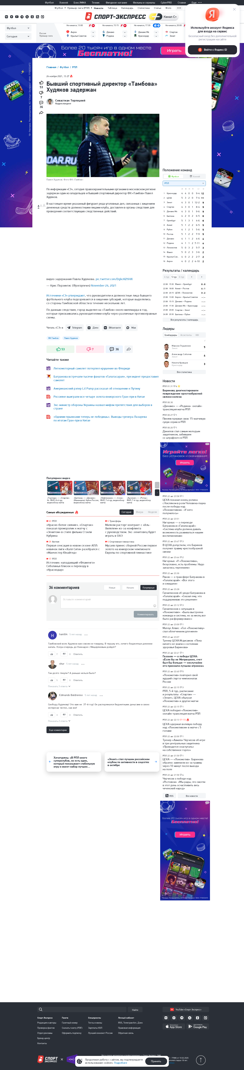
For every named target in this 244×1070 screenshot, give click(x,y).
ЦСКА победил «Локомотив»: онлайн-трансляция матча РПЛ (181, 712)
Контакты (42, 1043)
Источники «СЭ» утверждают (65, 295)
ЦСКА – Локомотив (183, 293)
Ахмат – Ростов (182, 288)
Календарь (127, 7)
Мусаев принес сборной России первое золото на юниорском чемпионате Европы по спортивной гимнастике (131, 549)
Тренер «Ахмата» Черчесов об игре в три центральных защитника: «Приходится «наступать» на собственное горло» (184, 745)
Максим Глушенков (181, 345)
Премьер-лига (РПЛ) (78, 7)
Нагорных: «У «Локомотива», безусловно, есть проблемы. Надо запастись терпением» (183, 564)
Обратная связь (125, 1033)
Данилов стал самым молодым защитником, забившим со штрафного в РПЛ (181, 434)
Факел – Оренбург (183, 284)
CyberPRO (166, 2)
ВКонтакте (115, 327)
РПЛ (74, 67)
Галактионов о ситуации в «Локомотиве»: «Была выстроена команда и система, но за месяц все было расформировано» (184, 613)
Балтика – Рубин (182, 314)
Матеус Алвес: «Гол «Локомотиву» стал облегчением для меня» (183, 629)
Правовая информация (129, 1027)
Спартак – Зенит (182, 310)
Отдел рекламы (44, 1033)
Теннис (96, 2)
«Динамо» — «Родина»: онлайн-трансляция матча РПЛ (183, 407)
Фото (168, 7)
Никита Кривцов (180, 362)
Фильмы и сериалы (144, 2)
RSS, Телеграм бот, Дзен (130, 1022)
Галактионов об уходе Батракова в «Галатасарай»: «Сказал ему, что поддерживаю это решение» (184, 596)
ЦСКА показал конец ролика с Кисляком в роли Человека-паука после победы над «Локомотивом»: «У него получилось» (184, 506)
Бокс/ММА (80, 2)
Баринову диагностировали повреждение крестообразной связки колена (182, 393)
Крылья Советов (173, 257)
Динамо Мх (172, 211)
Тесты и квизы (95, 1022)
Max (133, 327)
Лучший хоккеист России (100, 1033)
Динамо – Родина (183, 301)
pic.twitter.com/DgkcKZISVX (114, 279)
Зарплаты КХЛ (95, 1027)
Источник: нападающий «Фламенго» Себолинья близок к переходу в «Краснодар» (70, 566)
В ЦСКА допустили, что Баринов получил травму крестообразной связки (183, 548)
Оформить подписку (71, 1033)
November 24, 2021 (103, 285)
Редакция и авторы (46, 1022)
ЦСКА (169, 198)
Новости (98, 8)
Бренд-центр (43, 1038)
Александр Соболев (182, 354)
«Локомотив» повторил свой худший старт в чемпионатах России (180, 678)
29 (50, 541)
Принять (156, 1061)
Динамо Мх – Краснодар (186, 305)
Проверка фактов (46, 1027)
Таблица (112, 7)
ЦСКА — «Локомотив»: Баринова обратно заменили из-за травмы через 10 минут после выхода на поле (183, 764)
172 (184, 720)
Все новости (192, 796)
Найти (135, 1010)
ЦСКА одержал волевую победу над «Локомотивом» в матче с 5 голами (182, 727)
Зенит (169, 202)
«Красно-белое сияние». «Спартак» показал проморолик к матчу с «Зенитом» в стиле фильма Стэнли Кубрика (69, 530)
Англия (55, 541)
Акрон (170, 261)
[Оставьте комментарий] (109, 599)
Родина (170, 243)
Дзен (95, 327)
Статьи (157, 7)
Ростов (170, 234)
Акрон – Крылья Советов (186, 297)
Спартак (170, 207)
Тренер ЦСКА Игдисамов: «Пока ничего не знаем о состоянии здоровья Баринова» (182, 644)
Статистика (144, 7)
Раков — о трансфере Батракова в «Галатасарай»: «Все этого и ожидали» (183, 580)
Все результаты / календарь (184, 319)
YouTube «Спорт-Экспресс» (188, 1009)
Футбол (49, 2)
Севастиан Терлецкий (70, 100)
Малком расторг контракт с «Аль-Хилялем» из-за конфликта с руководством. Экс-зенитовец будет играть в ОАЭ (130, 530)
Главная (51, 67)
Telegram (77, 327)
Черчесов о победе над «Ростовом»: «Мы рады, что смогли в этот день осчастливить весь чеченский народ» (184, 783)
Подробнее (120, 1062)
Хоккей (63, 2)
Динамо (170, 239)
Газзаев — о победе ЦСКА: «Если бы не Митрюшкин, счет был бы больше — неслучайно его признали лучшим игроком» (183, 661)
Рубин (169, 229)
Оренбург (171, 220)
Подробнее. (170, 1063)
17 (50, 559)
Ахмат (169, 225)
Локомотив (172, 247)
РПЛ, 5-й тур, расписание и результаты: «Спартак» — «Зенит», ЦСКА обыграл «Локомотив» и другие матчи (180, 696)
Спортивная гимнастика (122, 541)
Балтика (170, 216)
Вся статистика (184, 372)
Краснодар (172, 193)
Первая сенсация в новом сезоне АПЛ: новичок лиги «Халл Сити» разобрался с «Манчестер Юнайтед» (73, 549)
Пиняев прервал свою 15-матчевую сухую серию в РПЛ (184, 420)
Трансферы (115, 521)
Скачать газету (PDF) (72, 1027)
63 (50, 521)
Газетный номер (70, 1022)
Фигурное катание (116, 2)
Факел (170, 252)
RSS (171, 796)
